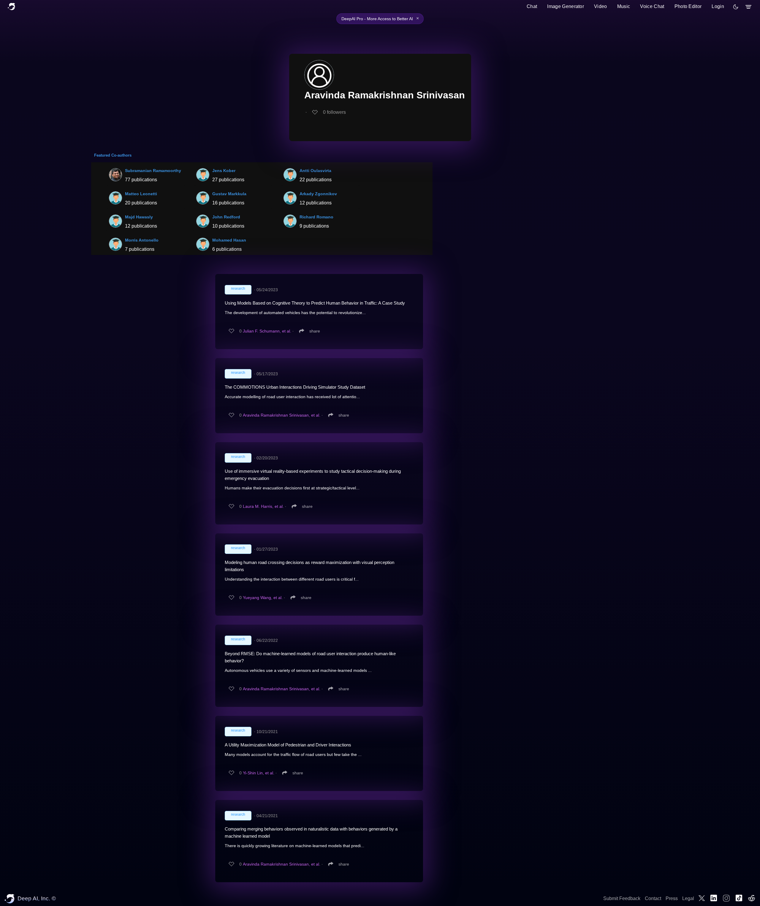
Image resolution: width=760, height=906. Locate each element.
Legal (688, 898)
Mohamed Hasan (229, 240)
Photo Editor (688, 6)
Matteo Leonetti (141, 193)
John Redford (226, 217)
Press (672, 898)
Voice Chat (652, 6)
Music (623, 6)
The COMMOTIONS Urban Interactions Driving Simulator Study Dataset (295, 387)
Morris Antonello (142, 240)
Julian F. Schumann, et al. (267, 331)
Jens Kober (223, 170)
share (314, 331)
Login (718, 6)
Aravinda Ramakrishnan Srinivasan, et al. (281, 415)
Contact (653, 898)
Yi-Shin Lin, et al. (258, 773)
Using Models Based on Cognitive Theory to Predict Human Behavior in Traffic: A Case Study (315, 302)
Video (600, 6)
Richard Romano (316, 217)
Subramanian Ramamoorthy (153, 170)
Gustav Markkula (229, 193)
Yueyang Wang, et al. (263, 597)
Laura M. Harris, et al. (263, 506)
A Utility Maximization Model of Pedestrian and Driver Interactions (288, 744)
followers (334, 112)
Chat (532, 6)
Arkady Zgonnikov (318, 193)
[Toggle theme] (735, 7)
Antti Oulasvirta (315, 170)
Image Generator (565, 6)
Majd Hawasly (139, 217)
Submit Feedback (621, 898)
